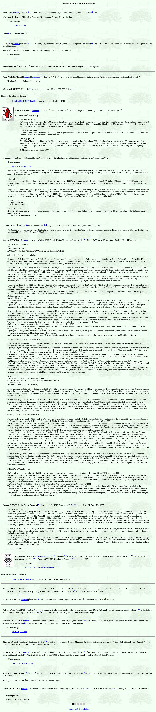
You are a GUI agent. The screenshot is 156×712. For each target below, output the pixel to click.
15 (74, 558)
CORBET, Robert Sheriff (22, 166)
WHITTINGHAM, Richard (23, 663)
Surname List (73, 709)
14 (72, 558)
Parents (16, 13)
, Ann (14, 58)
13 (36, 558)
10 (29, 558)
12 (34, 558)
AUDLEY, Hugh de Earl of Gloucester (39, 567)
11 (31, 558)
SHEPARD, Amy (19, 25)
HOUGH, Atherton (19, 632)
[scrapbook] (35, 77)
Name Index (84, 709)
